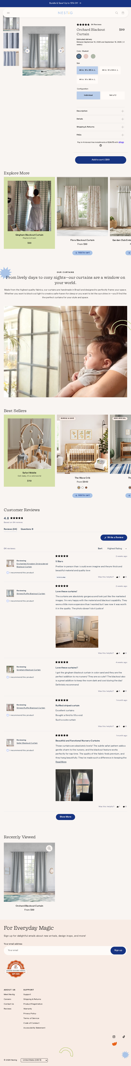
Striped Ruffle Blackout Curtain (31, 594)
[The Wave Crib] (82, 444)
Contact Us (9, 1004)
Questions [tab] (27, 530)
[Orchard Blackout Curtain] (29, 872)
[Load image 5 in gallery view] (11, 41)
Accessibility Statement (34, 1028)
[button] (91, 25)
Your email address (13, 944)
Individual (88, 95)
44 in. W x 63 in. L (87, 70)
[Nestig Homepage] (65, 12)
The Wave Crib (82, 478)
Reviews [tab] (10, 530)
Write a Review (117, 538)
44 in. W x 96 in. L (87, 80)
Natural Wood (79, 488)
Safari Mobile (29, 473)
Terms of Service (31, 1019)
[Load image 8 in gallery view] (11, 58)
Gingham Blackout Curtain (29, 235)
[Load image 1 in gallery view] (11, 23)
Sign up (118, 950)
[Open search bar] (117, 13)
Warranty (27, 1009)
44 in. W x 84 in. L (110, 70)
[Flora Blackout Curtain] (82, 206)
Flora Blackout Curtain (82, 240)
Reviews (8, 1009)
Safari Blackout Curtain (27, 743)
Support (27, 995)
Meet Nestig (9, 995)
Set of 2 (112, 95)
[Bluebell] (79, 56)
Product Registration (32, 1004)
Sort (100, 549)
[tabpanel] (67, 218)
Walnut (86, 488)
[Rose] (86, 56)
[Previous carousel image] (27, 50)
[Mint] (93, 56)
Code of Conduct (31, 1023)
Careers (7, 999)
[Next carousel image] (60, 50)
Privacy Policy (29, 1014)
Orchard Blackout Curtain (29, 906)
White (82, 488)
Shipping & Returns (32, 999)
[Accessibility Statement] (16, 969)
